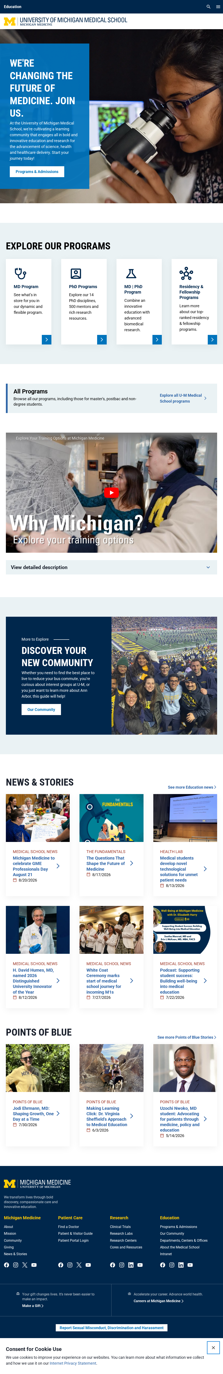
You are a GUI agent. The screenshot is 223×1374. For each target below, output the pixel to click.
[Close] (213, 1347)
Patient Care (70, 1217)
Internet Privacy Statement (73, 1363)
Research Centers (123, 1240)
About (8, 1227)
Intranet (166, 1254)
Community (13, 1240)
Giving (9, 1247)
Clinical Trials (120, 1227)
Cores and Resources (126, 1247)
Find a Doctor (68, 1227)
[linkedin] (130, 1265)
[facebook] (6, 1265)
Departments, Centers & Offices (184, 1240)
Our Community (172, 1233)
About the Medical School (179, 1247)
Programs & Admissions (178, 1227)
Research (119, 1217)
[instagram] (15, 1265)
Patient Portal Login (73, 1240)
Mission (10, 1233)
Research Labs (121, 1233)
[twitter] (24, 1265)
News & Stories (15, 1254)
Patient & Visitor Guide (75, 1233)
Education (169, 1217)
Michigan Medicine (22, 1217)
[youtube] (34, 1265)
